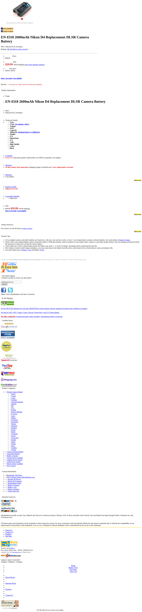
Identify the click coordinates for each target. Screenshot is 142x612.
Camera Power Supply (15, 460)
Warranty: (8, 165)
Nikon (13, 418)
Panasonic (14, 422)
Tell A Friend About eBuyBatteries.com (21, 477)
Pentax (13, 424)
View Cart (73, 572)
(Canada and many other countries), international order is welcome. (32, 316)
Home (73, 566)
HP (12, 406)
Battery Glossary (14, 485)
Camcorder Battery (13, 454)
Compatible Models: (12, 196)
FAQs (42, 250)
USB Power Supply (14, 462)
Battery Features (13, 489)
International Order (14, 483)
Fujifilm (14, 400)
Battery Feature (124, 240)
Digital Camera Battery (15, 392)
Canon (13, 396)
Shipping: (8, 175)
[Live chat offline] (10, 606)
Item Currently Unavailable (11, 78)
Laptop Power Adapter (15, 458)
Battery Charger (12, 456)
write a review (27, 228)
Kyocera (14, 414)
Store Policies (10, 577)
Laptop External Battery (15, 452)
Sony (13, 446)
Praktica (14, 428)
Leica (13, 416)
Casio (13, 398)
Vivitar (13, 450)
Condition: (9, 156)
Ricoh (13, 430)
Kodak (13, 410)
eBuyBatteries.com (16, 552)
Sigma (13, 444)
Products (8, 534)
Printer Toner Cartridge (15, 464)
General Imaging (17, 402)
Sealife (13, 440)
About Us (8, 530)
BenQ (13, 394)
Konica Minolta (16, 412)
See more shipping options (35, 65)
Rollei (13, 432)
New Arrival (11, 466)
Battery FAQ (73, 568)
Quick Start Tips (13, 491)
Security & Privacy (14, 479)
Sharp (13, 442)
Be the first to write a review (18, 49)
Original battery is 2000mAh (28, 132)
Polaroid (14, 426)
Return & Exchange (15, 481)
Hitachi (13, 404)
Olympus (14, 420)
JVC (12, 408)
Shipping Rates (10, 583)
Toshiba (14, 448)
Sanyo (13, 436)
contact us (12, 548)
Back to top (138, 180)
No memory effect (22, 124)
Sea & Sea (15, 438)
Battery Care (26, 250)
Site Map (8, 536)
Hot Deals (73, 570)
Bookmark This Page (14, 475)
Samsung (14, 434)
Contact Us (9, 532)
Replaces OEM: (11, 187)
